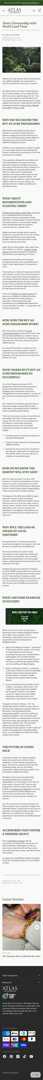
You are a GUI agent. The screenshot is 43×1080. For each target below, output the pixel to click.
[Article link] (21, 933)
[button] (3, 10)
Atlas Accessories (11, 1073)
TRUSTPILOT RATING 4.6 (30, 3)
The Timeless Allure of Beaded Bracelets (21, 956)
